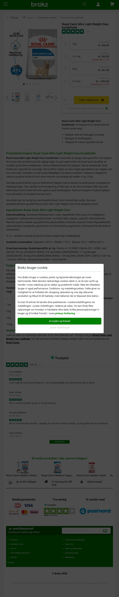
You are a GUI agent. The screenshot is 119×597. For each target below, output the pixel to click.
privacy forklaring (65, 313)
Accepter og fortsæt (59, 321)
